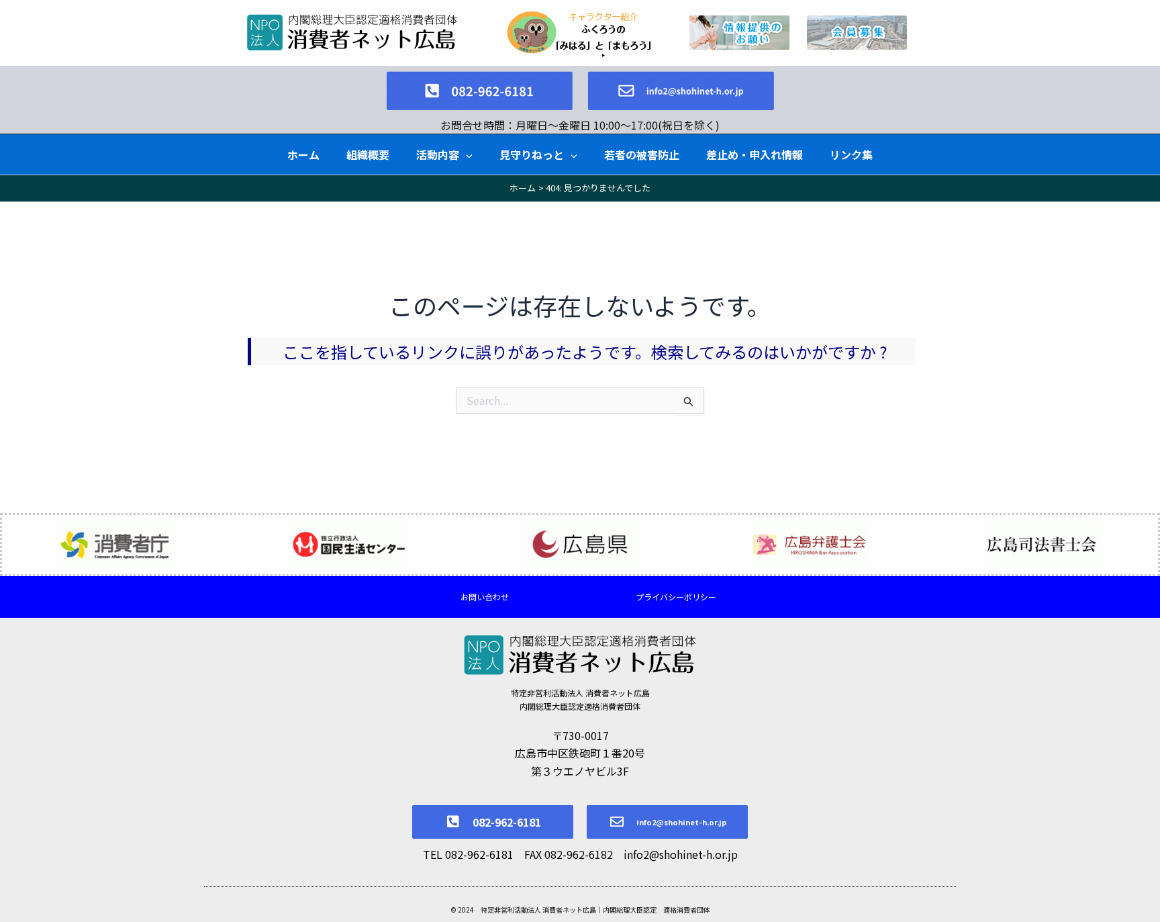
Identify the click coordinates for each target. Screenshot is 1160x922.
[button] (466, 154)
